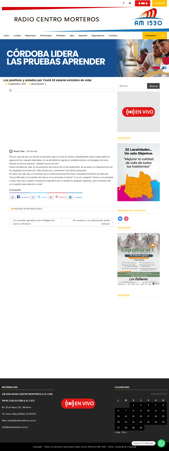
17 (148, 416)
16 (141, 416)
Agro (72, 35)
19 (163, 416)
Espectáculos (98, 35)
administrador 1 (38, 84)
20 (118, 422)
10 (148, 411)
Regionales (30, 35)
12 (163, 411)
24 (148, 422)
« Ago (117, 432)
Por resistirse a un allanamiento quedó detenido (91, 222)
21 (126, 422)
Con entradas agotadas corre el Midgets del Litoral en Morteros (34, 222)
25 (155, 422)
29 (133, 428)
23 (141, 422)
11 (156, 411)
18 (155, 416)
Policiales (60, 35)
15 (133, 416)
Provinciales (46, 35)
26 (163, 422)
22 (133, 422)
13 (118, 416)
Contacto (113, 35)
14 (126, 416)
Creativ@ (131, 447)
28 (126, 428)
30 (141, 428)
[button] (161, 443)
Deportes (83, 35)
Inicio (6, 35)
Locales (17, 35)
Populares (151, 35)
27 (118, 428)
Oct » (124, 432)
